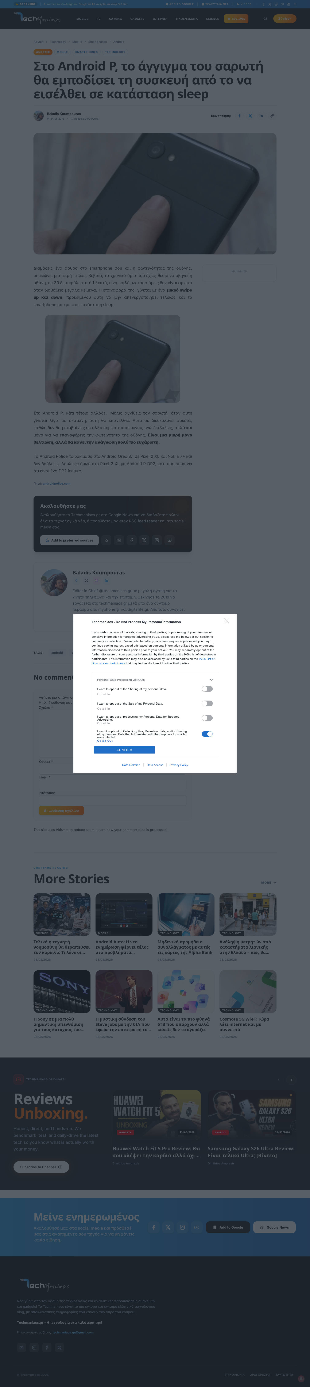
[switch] (207, 689)
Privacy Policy (179, 765)
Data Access (155, 765)
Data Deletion (131, 765)
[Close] (228, 622)
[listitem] (155, 679)
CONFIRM (124, 750)
